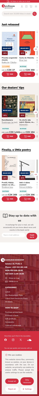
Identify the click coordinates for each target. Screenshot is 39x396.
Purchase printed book (14, 312)
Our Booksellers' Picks (14, 295)
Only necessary (27, 381)
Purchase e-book (11, 315)
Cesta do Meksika (26, 58)
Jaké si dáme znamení (24, 184)
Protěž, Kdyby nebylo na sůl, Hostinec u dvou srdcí (9, 184)
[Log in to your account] (21, 6)
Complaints (9, 322)
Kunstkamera (7, 120)
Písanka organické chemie (9, 59)
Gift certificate (10, 319)
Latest (7, 292)
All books (9, 302)
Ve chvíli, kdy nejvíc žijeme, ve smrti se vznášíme (26, 121)
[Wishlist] (26, 6)
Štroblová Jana (7, 187)
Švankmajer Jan (8, 122)
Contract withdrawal (13, 325)
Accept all (12, 381)
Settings (28, 389)
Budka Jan (5, 62)
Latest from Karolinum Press (16, 298)
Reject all (12, 389)
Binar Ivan (23, 60)
